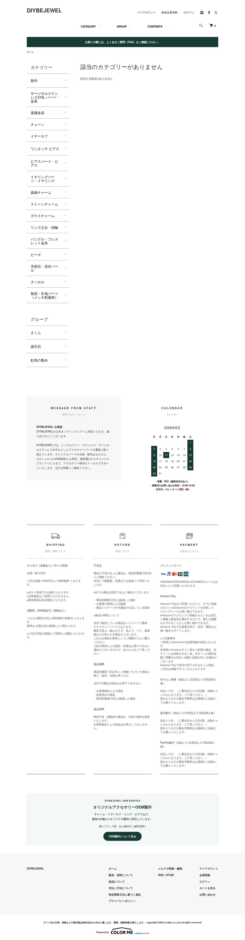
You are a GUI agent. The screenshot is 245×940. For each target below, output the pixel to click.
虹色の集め (39, 359)
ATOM (170, 875)
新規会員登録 (170, 12)
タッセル (37, 281)
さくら (36, 332)
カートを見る (207, 888)
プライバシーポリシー (122, 901)
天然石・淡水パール (44, 268)
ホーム (30, 51)
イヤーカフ (39, 135)
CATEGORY (88, 26)
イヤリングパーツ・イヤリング (43, 178)
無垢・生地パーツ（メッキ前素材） (44, 295)
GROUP (122, 26)
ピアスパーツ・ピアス (44, 163)
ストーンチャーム (44, 203)
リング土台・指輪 (44, 227)
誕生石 (36, 346)
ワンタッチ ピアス (45, 148)
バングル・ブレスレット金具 (44, 240)
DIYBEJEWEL (44, 10)
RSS (160, 875)
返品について (117, 881)
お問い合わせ (207, 894)
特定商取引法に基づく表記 (125, 894)
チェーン (37, 124)
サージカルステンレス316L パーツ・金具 (45, 97)
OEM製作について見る (122, 836)
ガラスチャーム (43, 215)
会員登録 (204, 875)
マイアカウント (146, 12)
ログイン (188, 12)
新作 (34, 80)
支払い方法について (121, 888)
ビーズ (36, 254)
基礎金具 (37, 112)
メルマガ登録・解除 (170, 868)
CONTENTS (155, 26)
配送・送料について (121, 875)
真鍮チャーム (41, 192)
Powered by (102, 932)
